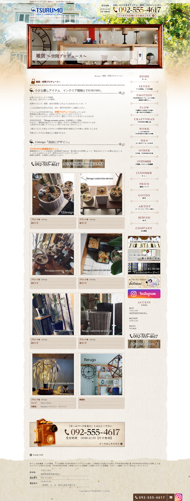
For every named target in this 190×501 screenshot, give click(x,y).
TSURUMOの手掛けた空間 (143, 463)
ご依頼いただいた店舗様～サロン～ (103, 466)
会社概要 (39, 463)
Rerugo (133, 466)
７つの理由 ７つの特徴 (54, 463)
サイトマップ (142, 466)
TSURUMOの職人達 (123, 463)
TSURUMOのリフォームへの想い (78, 463)
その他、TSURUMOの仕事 (56, 466)
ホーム (97, 76)
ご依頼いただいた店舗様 (78, 466)
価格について (123, 466)
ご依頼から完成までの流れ (103, 463)
